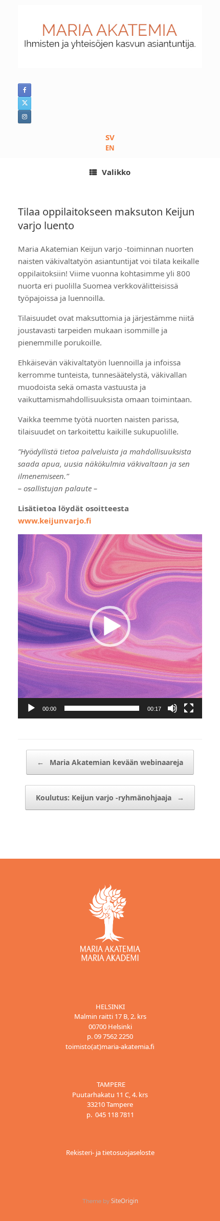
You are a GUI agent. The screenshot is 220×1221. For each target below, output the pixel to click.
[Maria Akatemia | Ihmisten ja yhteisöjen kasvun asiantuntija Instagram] (24, 116)
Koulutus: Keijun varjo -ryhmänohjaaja (110, 797)
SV (110, 137)
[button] (110, 626)
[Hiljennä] (172, 708)
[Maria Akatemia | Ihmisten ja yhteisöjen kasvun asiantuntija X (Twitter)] (24, 103)
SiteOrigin (124, 1201)
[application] (110, 626)
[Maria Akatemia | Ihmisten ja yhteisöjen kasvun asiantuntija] (110, 36)
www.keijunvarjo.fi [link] (54, 520)
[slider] (101, 708)
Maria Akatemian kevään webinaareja (110, 762)
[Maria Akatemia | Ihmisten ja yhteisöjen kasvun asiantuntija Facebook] (24, 90)
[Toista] (31, 708)
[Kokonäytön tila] (189, 708)
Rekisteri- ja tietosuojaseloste (110, 1152)
